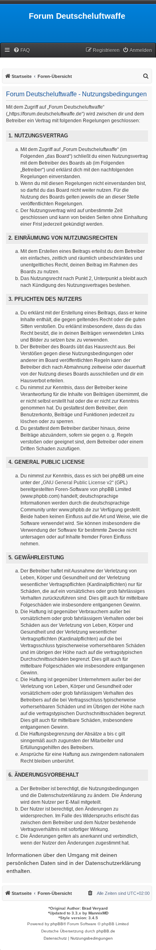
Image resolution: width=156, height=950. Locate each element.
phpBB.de (105, 931)
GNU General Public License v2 (77, 482)
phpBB (56, 924)
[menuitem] (21, 50)
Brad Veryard (95, 908)
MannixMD (98, 913)
